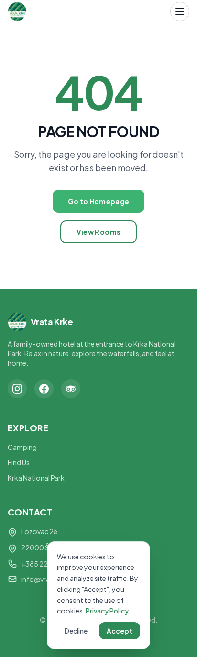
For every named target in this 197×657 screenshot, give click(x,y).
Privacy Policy (107, 610)
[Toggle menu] (179, 11)
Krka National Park (36, 477)
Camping (22, 447)
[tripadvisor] (70, 388)
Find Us (19, 462)
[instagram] (17, 388)
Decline (76, 630)
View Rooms (99, 232)
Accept (119, 630)
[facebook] (44, 388)
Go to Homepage (99, 201)
